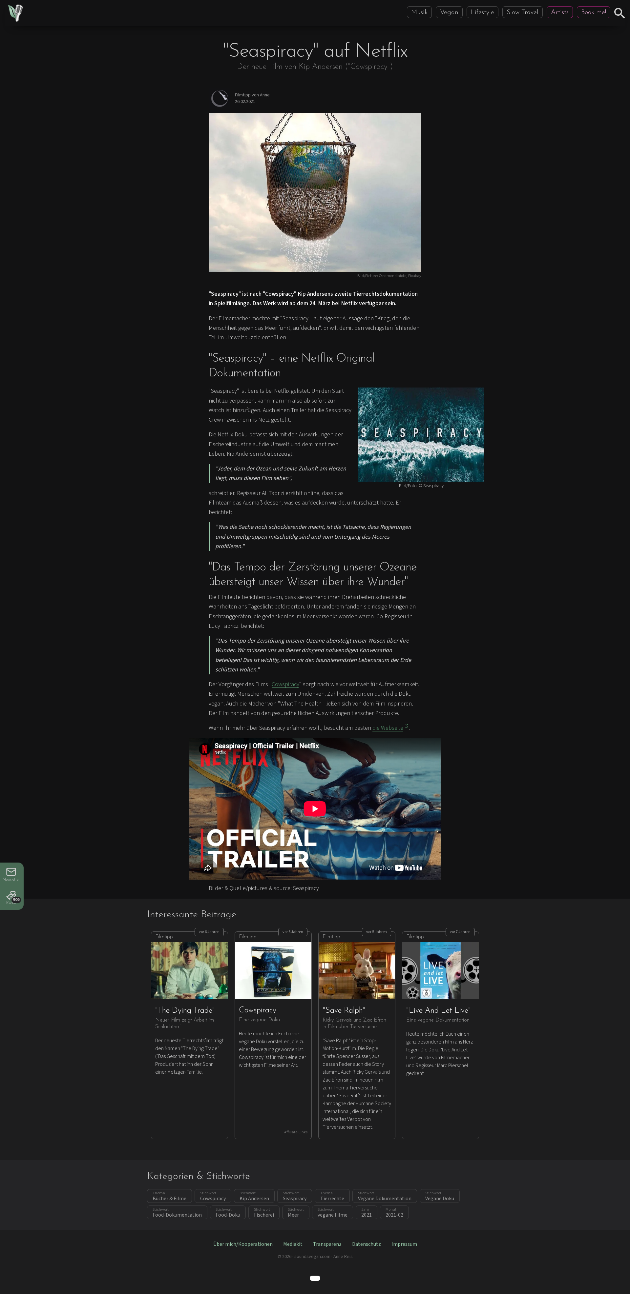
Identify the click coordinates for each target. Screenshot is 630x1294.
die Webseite (387, 728)
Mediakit (293, 1244)
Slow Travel (522, 12)
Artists (560, 12)
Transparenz (327, 1244)
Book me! (593, 12)
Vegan (449, 12)
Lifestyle (482, 12)
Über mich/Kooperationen (243, 1244)
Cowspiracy (285, 684)
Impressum (404, 1244)
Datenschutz (366, 1244)
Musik (419, 12)
